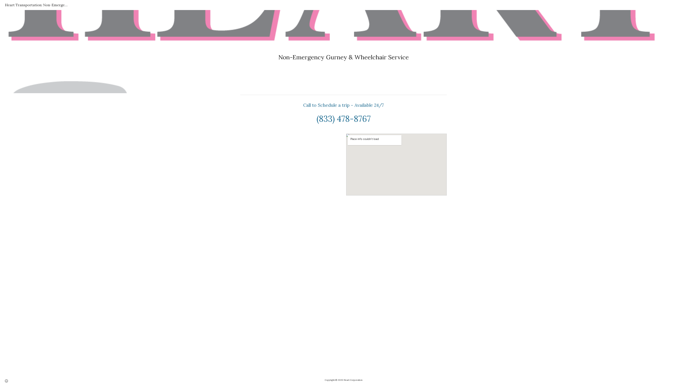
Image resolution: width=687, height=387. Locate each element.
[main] (343, 51)
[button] (6, 380)
